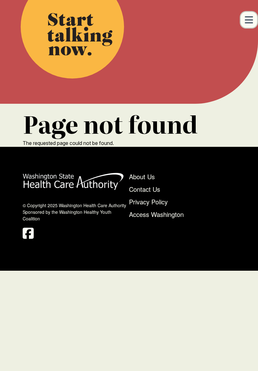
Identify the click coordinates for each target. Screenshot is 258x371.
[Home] (72, 39)
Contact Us (144, 189)
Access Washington (157, 214)
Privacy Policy (148, 201)
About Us (142, 176)
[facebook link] (30, 235)
